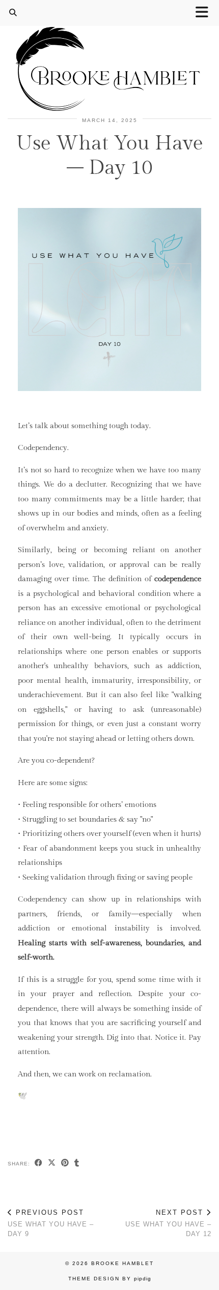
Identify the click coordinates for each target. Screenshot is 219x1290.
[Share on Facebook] (38, 1163)
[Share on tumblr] (77, 1163)
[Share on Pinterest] (65, 1163)
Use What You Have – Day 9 (51, 1223)
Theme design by (109, 1278)
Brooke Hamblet (122, 1263)
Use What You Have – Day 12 (168, 1223)
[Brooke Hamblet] (109, 56)
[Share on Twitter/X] (52, 1163)
